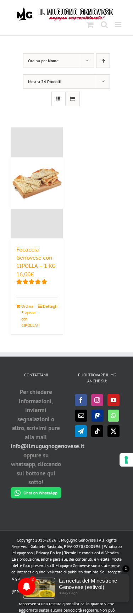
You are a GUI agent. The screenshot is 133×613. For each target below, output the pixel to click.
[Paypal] (98, 416)
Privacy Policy (48, 552)
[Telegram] (81, 431)
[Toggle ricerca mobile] (104, 24)
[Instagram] (97, 400)
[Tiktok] (97, 431)
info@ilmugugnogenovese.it (47, 446)
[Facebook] (81, 400)
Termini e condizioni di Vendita (91, 552)
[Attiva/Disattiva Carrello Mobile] (90, 24)
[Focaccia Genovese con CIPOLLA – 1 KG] (37, 183)
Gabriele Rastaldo (46, 546)
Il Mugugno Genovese (76, 540)
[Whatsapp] (113, 416)
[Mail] (81, 416)
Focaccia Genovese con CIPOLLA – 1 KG (35, 257)
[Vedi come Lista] (72, 99)
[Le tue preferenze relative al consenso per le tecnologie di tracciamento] (126, 460)
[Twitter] (113, 431)
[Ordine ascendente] (103, 60)
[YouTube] (113, 400)
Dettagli (50, 306)
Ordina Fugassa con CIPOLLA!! (29, 315)
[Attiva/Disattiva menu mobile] (118, 24)
